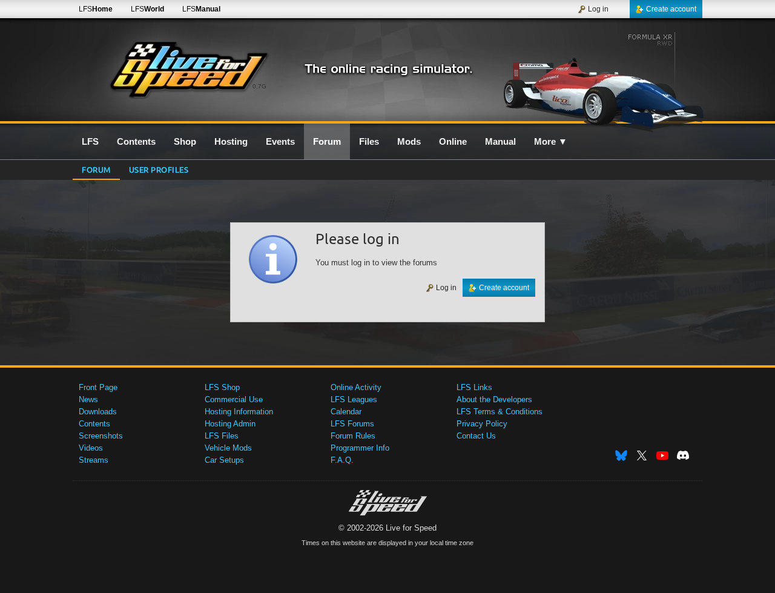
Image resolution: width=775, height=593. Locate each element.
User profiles (159, 169)
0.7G (259, 86)
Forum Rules (353, 435)
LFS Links (474, 387)
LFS (96, 9)
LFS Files (222, 435)
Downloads (98, 411)
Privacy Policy (482, 423)
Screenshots (101, 435)
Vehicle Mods (228, 447)
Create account (671, 9)
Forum (96, 169)
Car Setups (224, 460)
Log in (598, 9)
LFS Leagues (354, 399)
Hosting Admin (230, 423)
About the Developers (494, 399)
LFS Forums (352, 423)
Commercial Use (234, 399)
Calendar (346, 411)
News (88, 399)
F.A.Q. (342, 460)
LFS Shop (222, 387)
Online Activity (356, 387)
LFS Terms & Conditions (499, 411)
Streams (93, 460)
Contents (94, 423)
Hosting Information (239, 411)
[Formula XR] (598, 77)
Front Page (98, 387)
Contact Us (476, 435)
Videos (91, 447)
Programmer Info (360, 447)
